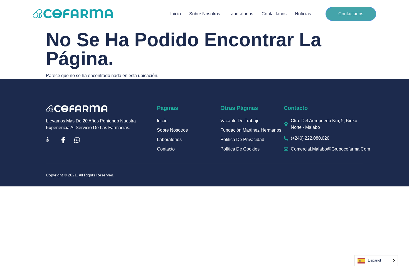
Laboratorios (240, 13)
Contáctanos (274, 13)
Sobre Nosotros (204, 13)
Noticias (303, 13)
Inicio (175, 13)
